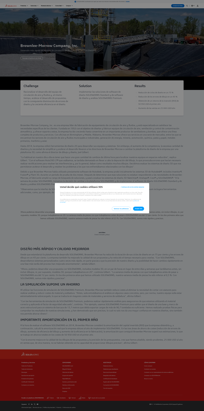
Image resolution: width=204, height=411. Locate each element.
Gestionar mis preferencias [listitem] (121, 208)
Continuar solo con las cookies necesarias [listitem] (132, 187)
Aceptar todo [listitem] (138, 208)
